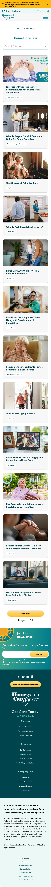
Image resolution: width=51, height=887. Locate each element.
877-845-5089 (42, 11)
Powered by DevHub (25, 880)
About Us (25, 777)
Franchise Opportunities (25, 782)
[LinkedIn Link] (27, 676)
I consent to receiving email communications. (21, 660)
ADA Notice (25, 862)
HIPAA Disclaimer (25, 865)
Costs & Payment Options (25, 763)
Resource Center (26, 758)
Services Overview (25, 727)
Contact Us (26, 790)
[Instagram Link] (32, 676)
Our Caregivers (25, 750)
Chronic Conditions (25, 735)
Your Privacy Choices (25, 876)
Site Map (25, 858)
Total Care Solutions (25, 731)
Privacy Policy (25, 869)
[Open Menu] (46, 17)
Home (18, 28)
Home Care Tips (25, 754)
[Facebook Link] (19, 676)
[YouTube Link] (23, 676)
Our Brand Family (25, 786)
